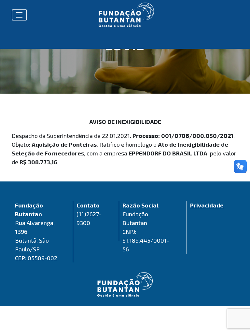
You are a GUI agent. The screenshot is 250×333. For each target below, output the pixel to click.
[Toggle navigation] (19, 14)
